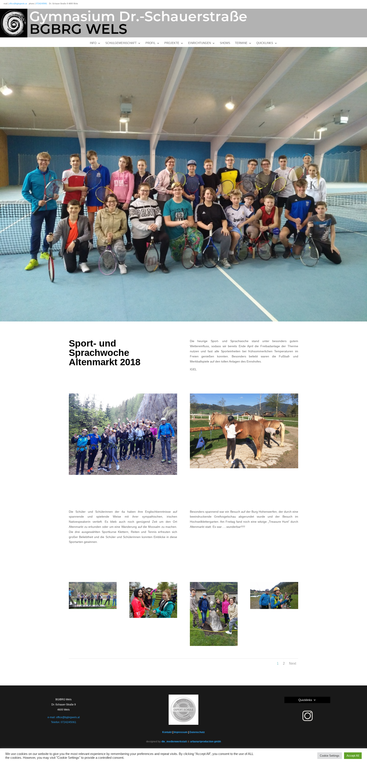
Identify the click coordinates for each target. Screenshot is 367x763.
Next (292, 663)
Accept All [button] (353, 755)
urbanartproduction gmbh (205, 741)
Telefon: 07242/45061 (63, 722)
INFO (93, 43)
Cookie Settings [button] (329, 755)
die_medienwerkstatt (174, 741)
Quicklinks (305, 700)
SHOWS (225, 43)
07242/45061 (41, 4)
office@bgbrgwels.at (18, 4)
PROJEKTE (171, 43)
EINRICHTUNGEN (199, 43)
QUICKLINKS (264, 43)
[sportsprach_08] (214, 646)
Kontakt (167, 732)
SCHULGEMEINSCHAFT (121, 43)
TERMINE (241, 43)
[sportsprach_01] (93, 609)
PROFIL (150, 43)
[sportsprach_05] (153, 618)
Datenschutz (197, 732)
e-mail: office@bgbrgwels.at (64, 717)
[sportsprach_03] (274, 609)
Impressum (181, 732)
